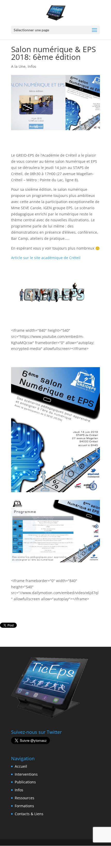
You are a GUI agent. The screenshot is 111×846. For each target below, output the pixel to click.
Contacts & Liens (29, 813)
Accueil (21, 766)
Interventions (26, 774)
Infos (32, 66)
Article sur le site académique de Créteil (46, 257)
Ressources (24, 797)
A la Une (18, 66)
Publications (25, 782)
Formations (24, 805)
